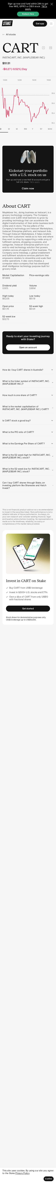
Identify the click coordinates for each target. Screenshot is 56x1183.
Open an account (28, 347)
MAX (50, 129)
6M (25, 129)
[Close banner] (51, 4)
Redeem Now (28, 14)
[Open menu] (51, 24)
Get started (28, 608)
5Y (41, 129)
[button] (28, 370)
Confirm (48, 1179)
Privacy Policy (22, 1173)
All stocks (11, 34)
